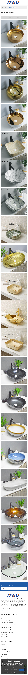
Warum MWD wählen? (7, 651)
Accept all (21, 669)
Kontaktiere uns (5, 659)
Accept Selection (14, 669)
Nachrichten (4, 654)
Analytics (11, 672)
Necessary (6, 672)
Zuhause (3, 644)
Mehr (2, 610)
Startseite (4, 7)
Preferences (17, 672)
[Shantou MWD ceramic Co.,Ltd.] (14, 2)
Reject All (6, 669)
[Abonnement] (24, 588)
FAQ (2, 656)
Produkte (3, 649)
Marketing (23, 672)
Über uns (3, 647)
